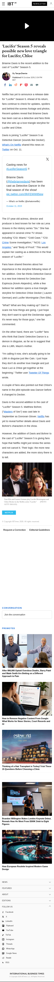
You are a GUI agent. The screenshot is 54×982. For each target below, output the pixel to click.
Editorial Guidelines (39, 530)
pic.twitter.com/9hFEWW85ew (24, 194)
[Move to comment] (36, 84)
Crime (5, 242)
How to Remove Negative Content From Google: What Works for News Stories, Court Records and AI (26, 721)
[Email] (31, 84)
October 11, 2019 (14, 206)
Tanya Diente (21, 73)
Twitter (5, 149)
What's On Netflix (11, 144)
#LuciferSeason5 (16, 168)
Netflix (41, 416)
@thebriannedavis (18, 181)
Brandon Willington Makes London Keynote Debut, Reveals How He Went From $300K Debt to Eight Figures (26, 821)
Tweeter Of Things (39, 372)
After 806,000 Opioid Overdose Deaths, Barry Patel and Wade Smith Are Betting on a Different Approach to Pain (26, 673)
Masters (8, 411)
